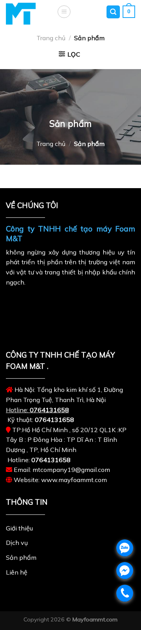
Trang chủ (50, 38)
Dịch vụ (17, 542)
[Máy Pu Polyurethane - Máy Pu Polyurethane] (25, 13)
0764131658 (49, 410)
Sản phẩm (21, 557)
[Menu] (64, 11)
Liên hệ (16, 572)
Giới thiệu (19, 528)
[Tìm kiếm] (113, 11)
